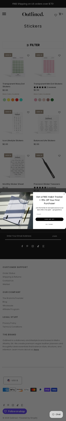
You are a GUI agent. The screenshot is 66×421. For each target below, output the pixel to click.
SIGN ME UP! (49, 219)
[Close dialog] (64, 194)
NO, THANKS (49, 224)
